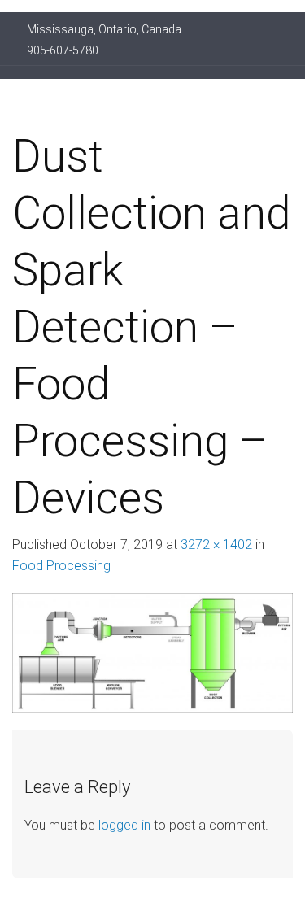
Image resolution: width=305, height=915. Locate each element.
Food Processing (61, 565)
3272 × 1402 (216, 544)
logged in (124, 825)
